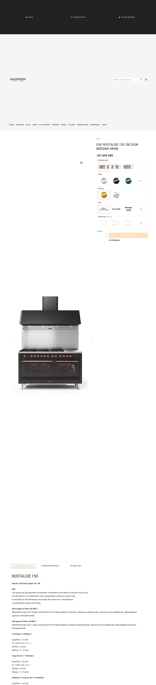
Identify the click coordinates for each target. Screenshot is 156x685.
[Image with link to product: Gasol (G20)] (116, 209)
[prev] (9, 341)
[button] (106, 234)
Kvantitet (99, 231)
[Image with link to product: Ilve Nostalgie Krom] (116, 195)
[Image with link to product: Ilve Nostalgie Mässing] (104, 195)
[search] (141, 79)
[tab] (23, 565)
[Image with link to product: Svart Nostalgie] (116, 181)
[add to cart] (146, 79)
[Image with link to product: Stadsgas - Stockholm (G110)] (104, 209)
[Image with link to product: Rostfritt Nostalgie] (104, 181)
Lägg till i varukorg (128, 235)
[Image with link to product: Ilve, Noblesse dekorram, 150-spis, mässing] (116, 223)
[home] (18, 79)
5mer (140, 181)
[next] (91, 341)
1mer (140, 209)
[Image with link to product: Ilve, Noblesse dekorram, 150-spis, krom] (104, 223)
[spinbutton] (102, 235)
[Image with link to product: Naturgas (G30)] (128, 209)
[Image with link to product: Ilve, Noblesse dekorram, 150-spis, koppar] (128, 223)
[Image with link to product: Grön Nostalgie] (128, 181)
